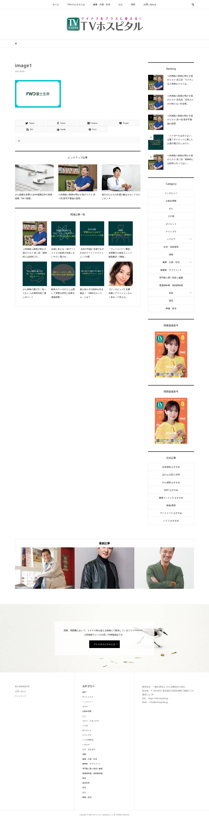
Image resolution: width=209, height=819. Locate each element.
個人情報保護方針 (22, 686)
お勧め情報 (171, 200)
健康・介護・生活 (101, 4)
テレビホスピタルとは (104, 644)
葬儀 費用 (171, 505)
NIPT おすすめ (171, 490)
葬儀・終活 (171, 308)
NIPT (84, 692)
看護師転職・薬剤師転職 (171, 285)
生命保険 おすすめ (171, 466)
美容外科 (86, 783)
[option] (45, 568)
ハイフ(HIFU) (87, 739)
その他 (171, 216)
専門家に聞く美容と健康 (171, 277)
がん (120, 4)
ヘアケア (171, 239)
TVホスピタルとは (76, 4)
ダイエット (171, 223)
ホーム (56, 4)
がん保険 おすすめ (171, 482)
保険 (171, 254)
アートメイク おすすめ (171, 513)
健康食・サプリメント (171, 269)
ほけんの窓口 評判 (171, 474)
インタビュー (171, 193)
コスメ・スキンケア (90, 721)
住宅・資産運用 (171, 246)
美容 (133, 4)
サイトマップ (20, 696)
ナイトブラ (171, 231)
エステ (85, 706)
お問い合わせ (150, 4)
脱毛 (171, 300)
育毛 (84, 787)
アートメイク (87, 697)
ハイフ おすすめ (171, 520)
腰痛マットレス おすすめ (171, 497)
